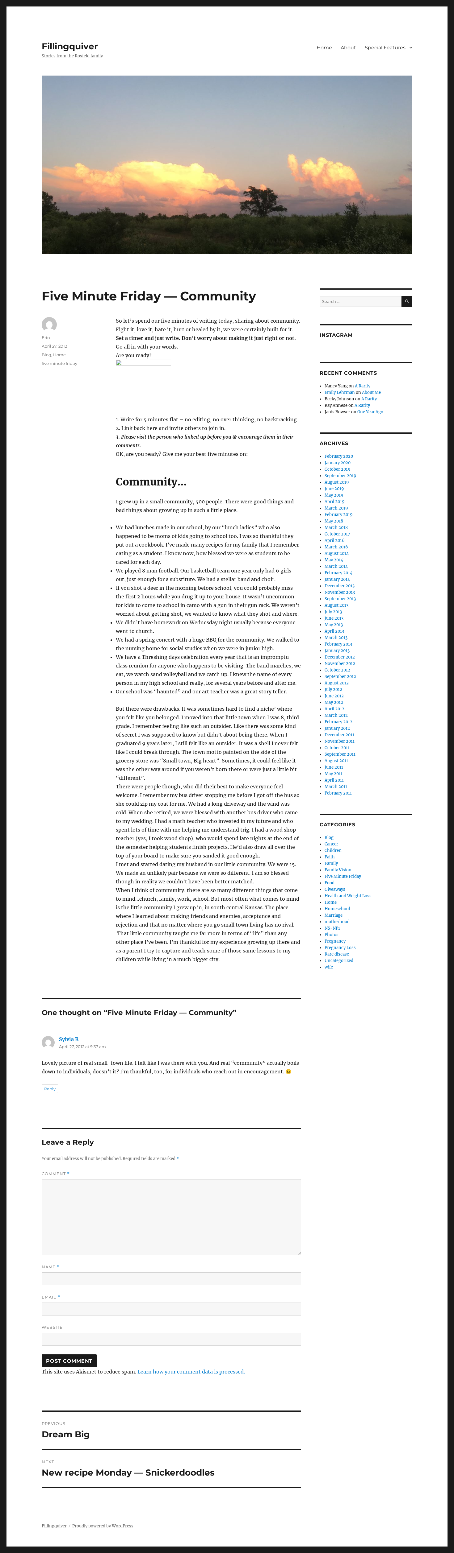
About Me (371, 392)
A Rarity (362, 386)
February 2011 (338, 793)
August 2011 (336, 760)
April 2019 (335, 501)
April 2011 (334, 780)
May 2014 (334, 560)
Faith (330, 857)
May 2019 (334, 495)
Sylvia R (69, 1039)
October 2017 (337, 534)
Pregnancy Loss (340, 947)
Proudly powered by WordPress (102, 1526)
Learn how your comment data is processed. (191, 1372)
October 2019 (338, 469)
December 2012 (340, 657)
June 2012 (334, 696)
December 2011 (339, 734)
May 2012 (334, 702)
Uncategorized (339, 960)
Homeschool (337, 908)
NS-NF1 (332, 928)
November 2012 (340, 663)
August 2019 (337, 482)
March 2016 (336, 547)
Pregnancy (335, 941)
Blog (46, 354)
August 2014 (337, 553)
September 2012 (340, 676)
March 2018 (336, 527)
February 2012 (338, 722)
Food (329, 883)
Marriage (334, 915)
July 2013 (333, 611)
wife (329, 967)
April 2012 (334, 709)
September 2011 (340, 754)
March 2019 (336, 508)
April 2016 (335, 540)
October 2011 (337, 747)
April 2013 (334, 631)
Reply (50, 1088)
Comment (56, 1173)
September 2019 (340, 475)
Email (51, 1297)
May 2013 (334, 624)
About (348, 48)
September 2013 (340, 598)
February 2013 (338, 644)
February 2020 (339, 456)
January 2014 (337, 579)
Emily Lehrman (340, 392)
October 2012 (337, 670)
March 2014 (336, 566)
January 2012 (337, 728)
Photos (331, 934)
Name (51, 1267)
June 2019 (334, 488)
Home (324, 48)
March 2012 (336, 715)
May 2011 (334, 773)
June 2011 (334, 767)
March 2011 (336, 786)
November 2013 (340, 592)
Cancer (331, 844)
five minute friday (59, 363)
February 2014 (338, 573)
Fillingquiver (70, 46)
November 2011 (340, 741)
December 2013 (340, 586)
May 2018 (334, 521)
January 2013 (337, 650)
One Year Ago (370, 412)
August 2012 (337, 683)
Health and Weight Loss (348, 895)
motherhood (337, 921)
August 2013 (336, 605)
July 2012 (333, 689)
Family (331, 863)
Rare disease (337, 954)
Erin (46, 337)
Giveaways (335, 889)
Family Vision (338, 870)
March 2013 (336, 637)
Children (333, 850)
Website (52, 1327)
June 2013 (334, 618)
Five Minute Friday (343, 876)
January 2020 (338, 462)
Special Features (385, 48)
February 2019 (339, 514)
